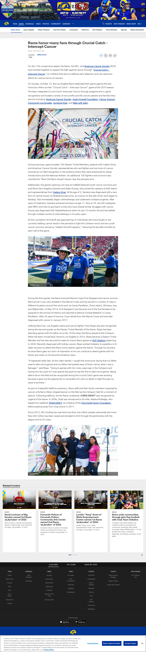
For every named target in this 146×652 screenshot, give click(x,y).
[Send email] (110, 57)
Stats (9, 590)
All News (49, 575)
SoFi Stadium (99, 340)
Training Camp (49, 599)
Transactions (9, 599)
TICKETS (113, 571)
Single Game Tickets (113, 584)
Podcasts (49, 590)
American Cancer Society (97, 66)
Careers (9, 603)
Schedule (28, 571)
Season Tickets (113, 581)
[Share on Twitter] (106, 57)
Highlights (71, 588)
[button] (70, 555)
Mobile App (49, 586)
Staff (9, 586)
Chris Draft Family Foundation (96, 402)
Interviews (71, 584)
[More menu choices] (73, 24)
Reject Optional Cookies (111, 643)
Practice (91, 592)
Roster (10, 575)
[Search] (103, 23)
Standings (29, 581)
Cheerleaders (71, 592)
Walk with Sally (80, 102)
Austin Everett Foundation (85, 99)
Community (49, 579)
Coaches (9, 583)
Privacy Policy (49, 650)
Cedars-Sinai (59, 192)
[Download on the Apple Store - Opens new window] (64, 622)
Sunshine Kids (60, 102)
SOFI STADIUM (135, 571)
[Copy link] (115, 56)
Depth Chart (9, 579)
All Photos (91, 575)
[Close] (142, 643)
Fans (91, 596)
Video (71, 571)
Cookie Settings (92, 643)
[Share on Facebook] (101, 57)
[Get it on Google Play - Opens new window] (80, 623)
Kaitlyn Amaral (41, 54)
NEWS (49, 571)
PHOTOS (91, 571)
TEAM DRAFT (55, 402)
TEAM (9, 571)
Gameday (91, 588)
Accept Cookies (130, 643)
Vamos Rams (49, 583)
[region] (73, 643)
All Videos (71, 575)
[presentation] (142, 555)
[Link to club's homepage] (6, 23)
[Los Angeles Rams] (73, 632)
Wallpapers (91, 609)
